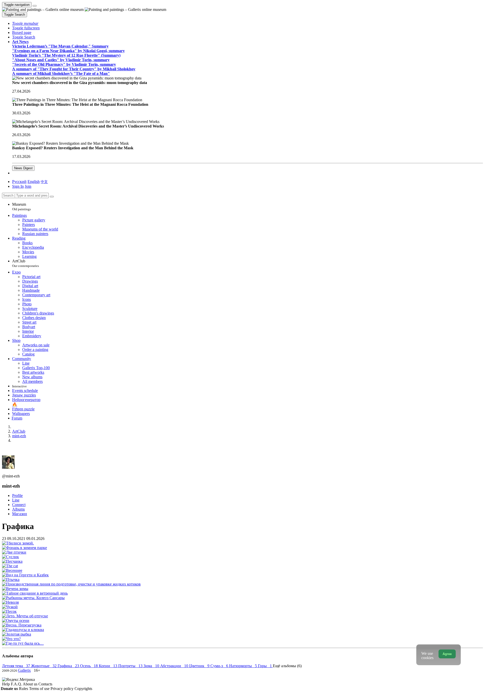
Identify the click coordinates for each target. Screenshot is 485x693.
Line (15, 500)
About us (30, 684)
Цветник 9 (199, 666)
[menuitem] (44, 181)
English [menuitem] (34, 181)
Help (6, 684)
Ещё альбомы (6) (287, 666)
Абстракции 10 (174, 666)
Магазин (19, 514)
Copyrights (83, 688)
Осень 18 (89, 666)
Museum (21, 206)
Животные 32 (44, 666)
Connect (19, 504)
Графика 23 (69, 666)
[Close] (52, 196)
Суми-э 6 (219, 666)
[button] (25, 23)
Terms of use (40, 688)
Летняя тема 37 (16, 666)
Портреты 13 (130, 666)
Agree (447, 654)
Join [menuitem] (28, 186)
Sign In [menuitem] (18, 186)
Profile (17, 495)
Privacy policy (63, 688)
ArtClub (25, 263)
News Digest (23, 168)
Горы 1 (265, 666)
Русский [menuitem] (19, 181)
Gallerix (24, 670)
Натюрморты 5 (243, 666)
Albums (18, 509)
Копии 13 (108, 666)
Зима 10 (151, 666)
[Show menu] (35, 6)
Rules (24, 688)
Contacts (45, 684)
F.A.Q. (17, 684)
